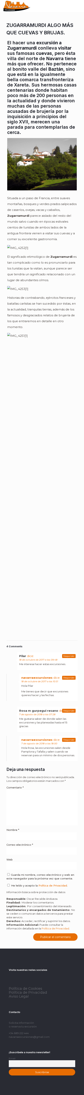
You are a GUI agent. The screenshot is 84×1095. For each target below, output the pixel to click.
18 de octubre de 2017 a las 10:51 (39, 681)
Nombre (12, 829)
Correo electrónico (19, 844)
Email (12, 1058)
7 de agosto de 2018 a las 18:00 (39, 743)
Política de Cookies (25, 988)
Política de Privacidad (52, 885)
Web (9, 859)
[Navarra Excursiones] (17, 6)
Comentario (15, 787)
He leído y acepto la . (39, 885)
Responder (68, 656)
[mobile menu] (78, 6)
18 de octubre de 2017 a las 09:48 (38, 659)
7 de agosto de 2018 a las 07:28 (37, 714)
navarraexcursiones (37, 677)
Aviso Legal (19, 996)
